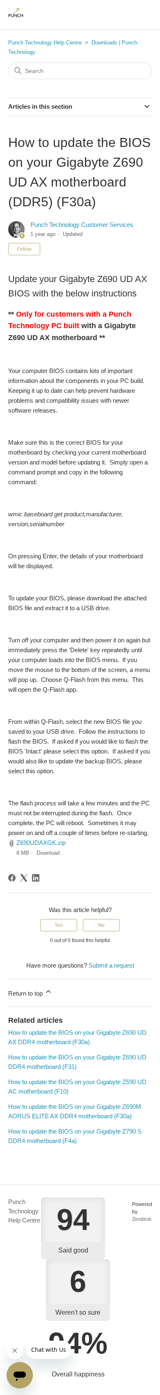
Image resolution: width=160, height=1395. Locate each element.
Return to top (26, 993)
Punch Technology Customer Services (81, 224)
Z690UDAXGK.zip (41, 842)
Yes (59, 925)
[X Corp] (23, 878)
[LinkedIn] (35, 878)
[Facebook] (12, 878)
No (101, 925)
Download (48, 853)
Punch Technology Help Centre (45, 43)
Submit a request (111, 965)
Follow (24, 249)
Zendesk (141, 1219)
